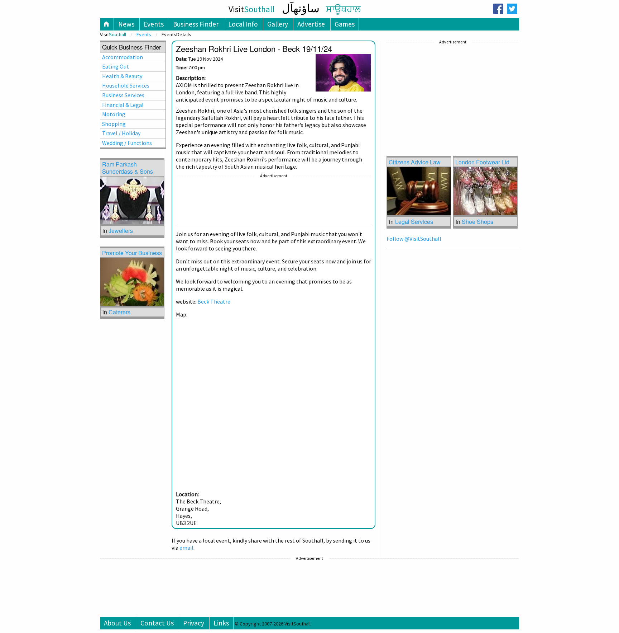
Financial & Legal (123, 104)
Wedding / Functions (127, 142)
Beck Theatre (213, 301)
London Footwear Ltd (482, 162)
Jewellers (121, 230)
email (186, 547)
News (126, 24)
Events (154, 24)
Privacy (193, 623)
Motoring (113, 114)
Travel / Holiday (121, 133)
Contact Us (157, 623)
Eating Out (115, 66)
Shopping (114, 123)
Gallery (277, 24)
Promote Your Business (132, 253)
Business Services (123, 95)
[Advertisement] (273, 202)
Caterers (119, 312)
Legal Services (414, 221)
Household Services (125, 85)
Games (345, 24)
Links (221, 623)
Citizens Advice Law (415, 162)
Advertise (311, 24)
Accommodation (122, 57)
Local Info (243, 24)
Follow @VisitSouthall (414, 238)
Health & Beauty (122, 76)
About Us (117, 623)
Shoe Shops (477, 221)
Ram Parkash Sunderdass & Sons (127, 167)
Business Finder (196, 24)
